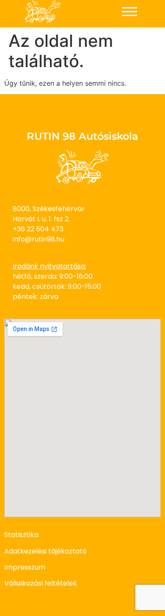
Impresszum (24, 567)
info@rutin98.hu (38, 239)
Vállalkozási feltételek (40, 583)
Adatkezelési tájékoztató (45, 551)
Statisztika (21, 535)
